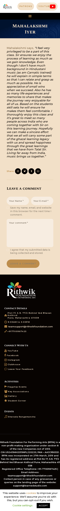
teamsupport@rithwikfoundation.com (30, 326)
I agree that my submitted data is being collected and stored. (30, 251)
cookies (31, 493)
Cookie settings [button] (22, 505)
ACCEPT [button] (43, 505)
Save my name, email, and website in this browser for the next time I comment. (31, 211)
